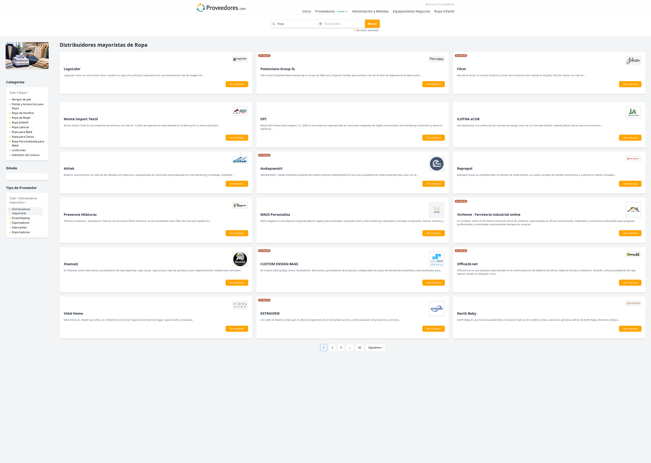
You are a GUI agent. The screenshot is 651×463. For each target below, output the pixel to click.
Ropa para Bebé (22, 132)
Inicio (306, 11)
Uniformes (19, 150)
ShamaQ (71, 264)
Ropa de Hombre (23, 113)
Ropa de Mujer (21, 118)
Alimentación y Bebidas (370, 11)
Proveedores (325, 11)
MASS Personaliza (275, 214)
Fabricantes (19, 227)
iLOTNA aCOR (468, 119)
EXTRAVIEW (270, 313)
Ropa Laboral (20, 127)
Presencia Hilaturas (80, 214)
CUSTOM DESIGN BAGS (279, 264)
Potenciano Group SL (277, 69)
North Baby (466, 313)
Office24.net (467, 264)
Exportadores (20, 223)
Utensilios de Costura (25, 155)
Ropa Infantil (444, 11)
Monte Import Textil (81, 119)
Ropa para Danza (23, 137)
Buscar (372, 24)
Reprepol (464, 168)
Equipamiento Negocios (411, 11)
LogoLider (72, 69)
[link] (264, 56)
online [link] (343, 11)
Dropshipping (21, 218)
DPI (263, 119)
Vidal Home (73, 313)
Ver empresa (237, 84)
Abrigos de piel (21, 99)
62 (359, 347)
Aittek (69, 168)
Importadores (21, 232)
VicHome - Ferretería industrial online (488, 214)
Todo (12, 92)
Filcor (461, 69)
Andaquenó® (271, 168)
